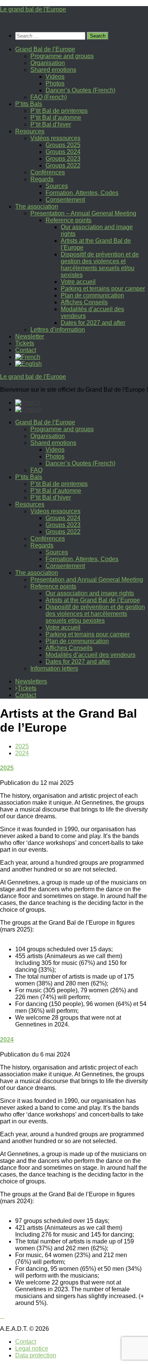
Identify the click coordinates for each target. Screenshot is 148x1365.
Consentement (65, 199)
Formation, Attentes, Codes (82, 193)
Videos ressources (55, 511)
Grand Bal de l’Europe (45, 49)
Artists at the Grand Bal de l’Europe (93, 600)
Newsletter (29, 336)
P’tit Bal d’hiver (50, 124)
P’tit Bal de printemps (59, 111)
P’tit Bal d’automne (55, 117)
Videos (55, 76)
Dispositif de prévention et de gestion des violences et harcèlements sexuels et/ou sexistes (100, 264)
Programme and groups (62, 56)
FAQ (36, 470)
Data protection (35, 1355)
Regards (42, 179)
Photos (55, 83)
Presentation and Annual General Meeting (86, 579)
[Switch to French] (27, 357)
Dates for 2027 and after (93, 323)
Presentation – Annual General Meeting (83, 213)
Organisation (47, 63)
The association (36, 206)
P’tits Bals (28, 104)
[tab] (22, 746)
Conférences (47, 172)
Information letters (54, 668)
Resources (29, 131)
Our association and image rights (90, 593)
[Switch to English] (28, 409)
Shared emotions (53, 69)
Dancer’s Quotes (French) (80, 90)
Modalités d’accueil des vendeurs (90, 655)
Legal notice (31, 1348)
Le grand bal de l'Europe (33, 9)
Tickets (24, 343)
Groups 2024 (63, 152)
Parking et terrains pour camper (103, 288)
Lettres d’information (57, 329)
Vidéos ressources (55, 138)
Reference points (68, 220)
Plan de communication (92, 295)
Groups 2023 (63, 158)
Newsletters (31, 681)
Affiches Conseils (84, 302)
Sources (57, 186)
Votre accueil (78, 281)
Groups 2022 (63, 165)
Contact (25, 350)
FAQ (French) (48, 97)
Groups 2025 (63, 145)
